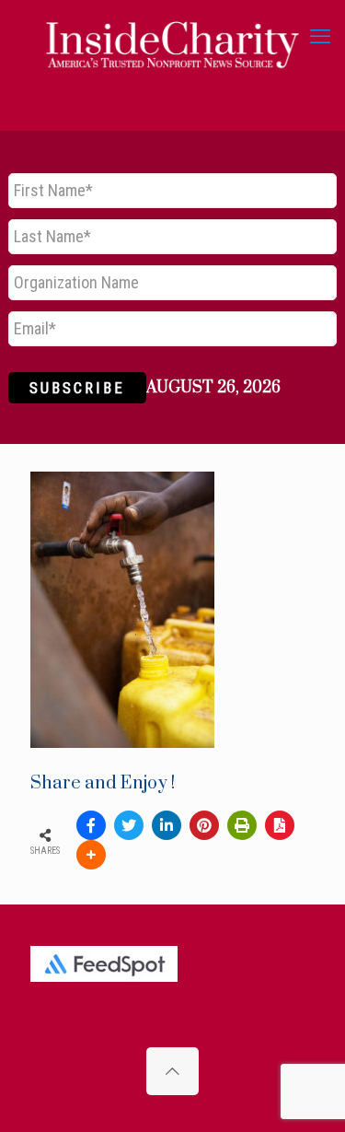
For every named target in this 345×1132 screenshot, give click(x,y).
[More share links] (91, 854)
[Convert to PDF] (279, 825)
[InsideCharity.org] (172, 36)
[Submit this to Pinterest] (204, 825)
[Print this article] (242, 825)
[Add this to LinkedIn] (166, 825)
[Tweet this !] (129, 825)
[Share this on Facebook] (91, 825)
